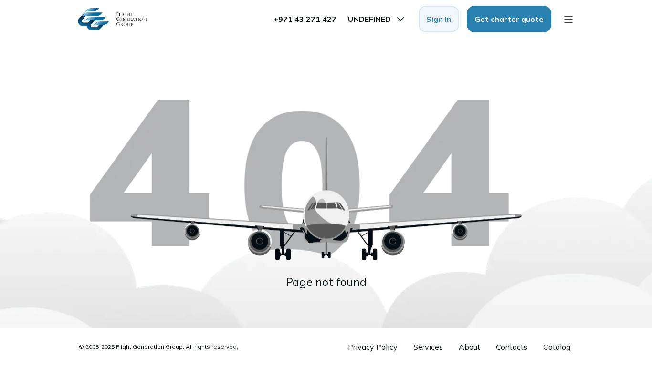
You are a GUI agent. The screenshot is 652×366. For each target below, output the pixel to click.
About (469, 347)
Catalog (556, 347)
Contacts (511, 347)
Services (428, 347)
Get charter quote (509, 19)
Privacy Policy (373, 347)
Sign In (439, 19)
